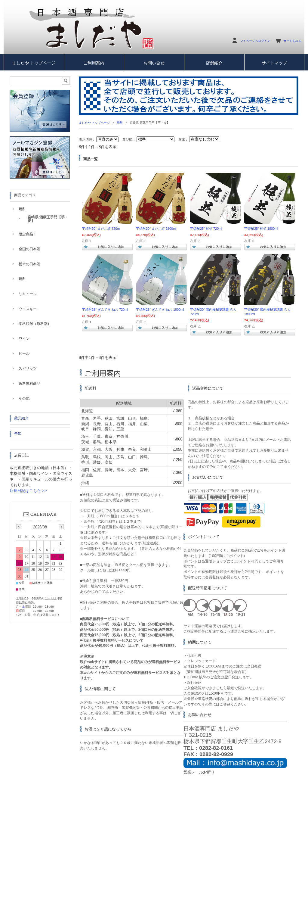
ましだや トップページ (33, 63)
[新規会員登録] (40, 130)
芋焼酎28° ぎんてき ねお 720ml (105, 309)
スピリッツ (28, 368)
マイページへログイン (255, 40)
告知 (17, 433)
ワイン (24, 339)
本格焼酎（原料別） (35, 324)
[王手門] (107, 302)
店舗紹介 (214, 63)
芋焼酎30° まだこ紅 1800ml (156, 228)
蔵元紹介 (21, 418)
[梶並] (215, 221)
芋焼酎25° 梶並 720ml (206, 228)
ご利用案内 (93, 63)
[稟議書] (215, 302)
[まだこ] (107, 221)
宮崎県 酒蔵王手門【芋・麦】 (48, 219)
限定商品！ (28, 234)
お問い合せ (154, 63)
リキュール (28, 294)
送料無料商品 (29, 383)
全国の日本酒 (29, 249)
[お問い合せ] (235, 766)
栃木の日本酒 (29, 264)
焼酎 (120, 122)
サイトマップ (274, 63)
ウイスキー (28, 309)
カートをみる (292, 40)
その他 (24, 398)
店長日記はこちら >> (28, 490)
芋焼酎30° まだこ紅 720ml (101, 228)
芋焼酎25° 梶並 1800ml (261, 228)
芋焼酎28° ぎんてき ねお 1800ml (160, 309)
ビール (24, 353)
